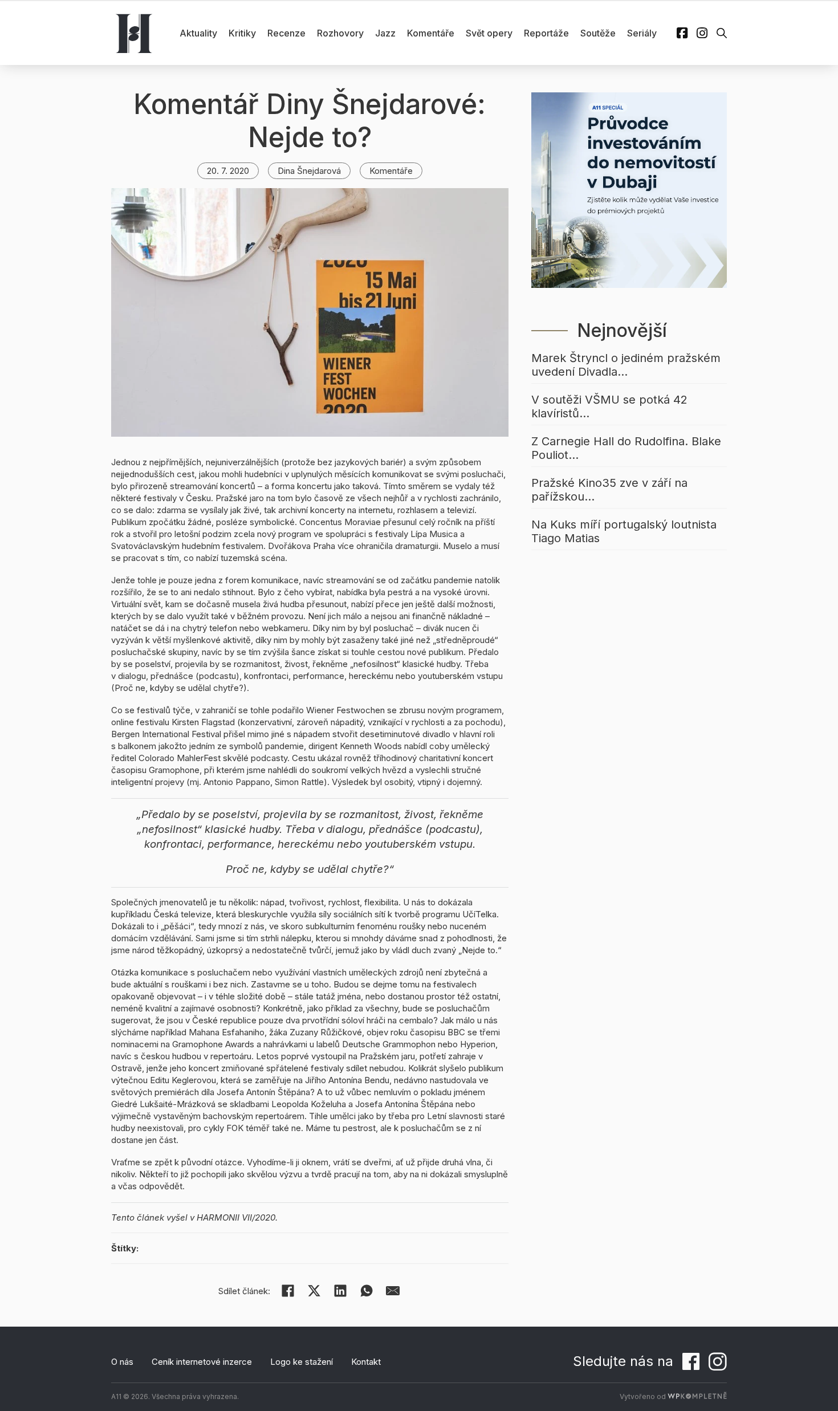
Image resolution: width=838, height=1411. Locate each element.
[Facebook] (287, 1290)
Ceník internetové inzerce (202, 1361)
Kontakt (366, 1361)
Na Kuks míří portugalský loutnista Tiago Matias (624, 531)
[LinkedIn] (340, 1290)
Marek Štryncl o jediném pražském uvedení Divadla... (626, 365)
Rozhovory (340, 33)
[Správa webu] (697, 1396)
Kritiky (242, 33)
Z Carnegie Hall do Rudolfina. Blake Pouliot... (626, 448)
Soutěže (598, 33)
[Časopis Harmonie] (134, 33)
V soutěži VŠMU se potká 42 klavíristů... (609, 406)
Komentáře (430, 33)
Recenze (286, 33)
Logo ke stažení (301, 1361)
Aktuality (198, 33)
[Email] (392, 1290)
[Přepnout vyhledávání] (722, 33)
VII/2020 (258, 1217)
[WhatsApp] (366, 1290)
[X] (314, 1290)
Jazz (385, 33)
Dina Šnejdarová (309, 170)
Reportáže (546, 33)
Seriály (642, 33)
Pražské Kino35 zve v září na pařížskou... (609, 489)
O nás (122, 1361)
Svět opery (489, 33)
